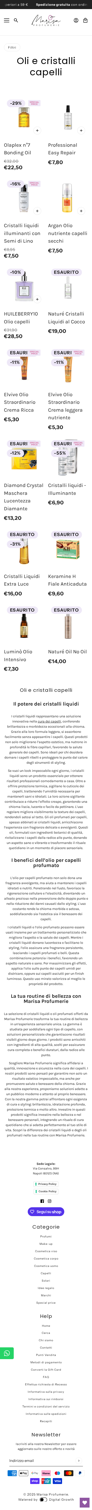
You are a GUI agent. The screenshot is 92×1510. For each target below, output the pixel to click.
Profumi (46, 1236)
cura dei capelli (49, 721)
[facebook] (42, 1200)
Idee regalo (46, 1288)
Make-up (46, 1244)
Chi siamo (46, 1340)
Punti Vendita (46, 1355)
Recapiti (46, 1421)
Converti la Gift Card (46, 1369)
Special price (46, 1302)
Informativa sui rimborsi (46, 1399)
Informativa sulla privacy (46, 1391)
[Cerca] (16, 20)
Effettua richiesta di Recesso (46, 1384)
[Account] (76, 20)
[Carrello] (85, 20)
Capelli (46, 1273)
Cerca (46, 1333)
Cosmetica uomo (46, 1266)
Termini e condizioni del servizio (46, 1406)
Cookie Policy (47, 1191)
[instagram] (49, 1200)
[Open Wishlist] (85, 1503)
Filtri (12, 47)
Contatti (46, 1347)
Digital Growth (61, 1499)
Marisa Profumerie (52, 1494)
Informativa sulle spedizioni (46, 1414)
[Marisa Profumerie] (46, 20)
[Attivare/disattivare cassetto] (6, 20)
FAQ (46, 1377)
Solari (46, 1280)
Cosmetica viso (46, 1251)
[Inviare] (78, 1460)
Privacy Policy (47, 1184)
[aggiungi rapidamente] (37, 130)
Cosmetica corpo (46, 1258)
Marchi (46, 1295)
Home (46, 1325)
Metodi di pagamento (46, 1362)
